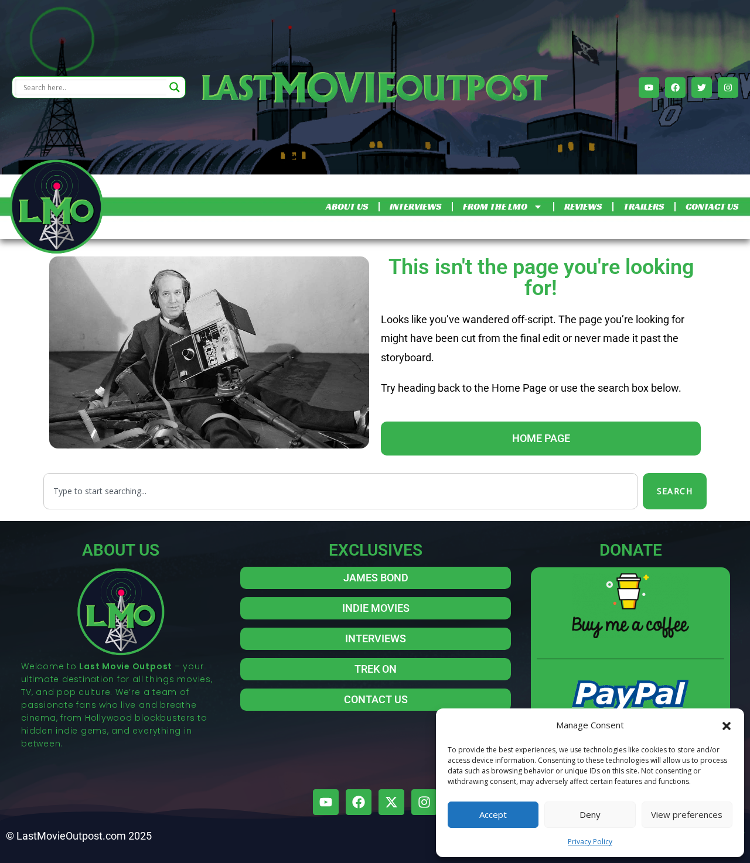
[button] (726, 725)
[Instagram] (728, 87)
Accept (493, 814)
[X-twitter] (391, 802)
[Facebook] (675, 87)
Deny (590, 814)
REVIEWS (583, 206)
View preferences (686, 814)
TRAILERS (643, 206)
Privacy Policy (590, 842)
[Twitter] (701, 87)
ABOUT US (347, 206)
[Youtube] (649, 87)
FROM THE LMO (495, 206)
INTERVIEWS (415, 206)
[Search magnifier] (174, 87)
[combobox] (340, 491)
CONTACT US (712, 206)
